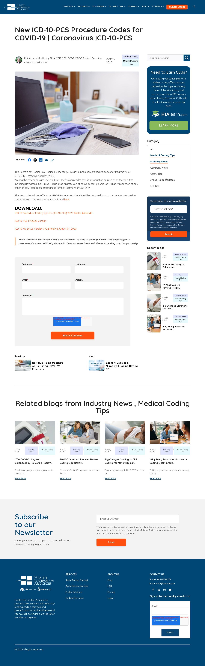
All (151, 149)
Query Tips (156, 173)
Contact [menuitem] (157, 6)
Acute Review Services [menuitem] (77, 586)
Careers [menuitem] (132, 6)
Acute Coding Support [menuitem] (77, 580)
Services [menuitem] (68, 6)
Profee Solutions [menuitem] (74, 592)
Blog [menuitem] (145, 6)
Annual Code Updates (162, 179)
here (66, 199)
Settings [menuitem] (83, 6)
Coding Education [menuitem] (75, 598)
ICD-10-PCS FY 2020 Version (30, 220)
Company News (159, 167)
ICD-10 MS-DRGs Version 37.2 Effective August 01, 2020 (46, 228)
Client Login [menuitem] (177, 7)
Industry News (130, 56)
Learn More (168, 125)
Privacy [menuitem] (111, 592)
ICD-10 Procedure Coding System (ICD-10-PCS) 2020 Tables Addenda (53, 213)
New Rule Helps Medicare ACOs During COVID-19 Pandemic (47, 366)
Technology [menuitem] (116, 6)
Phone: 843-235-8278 (160, 579)
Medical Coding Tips (130, 63)
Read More (20, 478)
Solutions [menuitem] (98, 6)
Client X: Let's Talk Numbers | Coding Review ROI (122, 366)
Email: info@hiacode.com (163, 583)
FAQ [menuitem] (110, 586)
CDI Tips (154, 185)
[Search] (187, 58)
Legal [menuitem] (110, 598)
